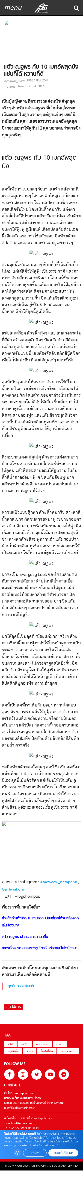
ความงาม (42, 1044)
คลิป (10, 1044)
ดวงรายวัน (68, 1051)
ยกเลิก (34, 1152)
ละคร (30, 1051)
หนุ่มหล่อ (13, 1051)
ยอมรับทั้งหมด (63, 1152)
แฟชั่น (24, 1044)
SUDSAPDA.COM (37, 80)
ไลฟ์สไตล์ (47, 1051)
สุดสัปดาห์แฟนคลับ (22, 986)
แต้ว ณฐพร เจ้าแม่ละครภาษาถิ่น (25, 937)
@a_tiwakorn (13, 890)
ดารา (59, 1044)
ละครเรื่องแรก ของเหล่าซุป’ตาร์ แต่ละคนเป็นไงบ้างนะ (39, 948)
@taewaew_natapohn (58, 882)
